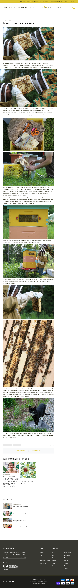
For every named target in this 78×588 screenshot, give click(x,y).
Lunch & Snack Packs (45, 560)
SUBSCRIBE (23, 557)
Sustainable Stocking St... (20, 527)
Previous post (21, 450)
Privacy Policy (33, 581)
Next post (35, 450)
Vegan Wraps (43, 563)
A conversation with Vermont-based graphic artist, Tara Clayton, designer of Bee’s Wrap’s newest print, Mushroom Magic (11, 481)
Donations (66, 568)
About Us (54, 552)
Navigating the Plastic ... (20, 521)
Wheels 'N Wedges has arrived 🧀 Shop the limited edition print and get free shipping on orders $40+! (39, 1)
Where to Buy (67, 552)
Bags (41, 555)
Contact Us (67, 555)
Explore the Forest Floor (27, 482)
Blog (53, 555)
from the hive (17, 445)
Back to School (43, 558)
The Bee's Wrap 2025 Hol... (21, 507)
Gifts (41, 566)
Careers (54, 558)
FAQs (65, 558)
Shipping (66, 560)
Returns (66, 563)
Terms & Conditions (42, 581)
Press (53, 563)
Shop (41, 549)
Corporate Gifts (68, 566)
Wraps (41, 552)
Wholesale (54, 566)
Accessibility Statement (39, 583)
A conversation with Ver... (20, 514)
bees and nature (8, 445)
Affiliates (54, 560)
